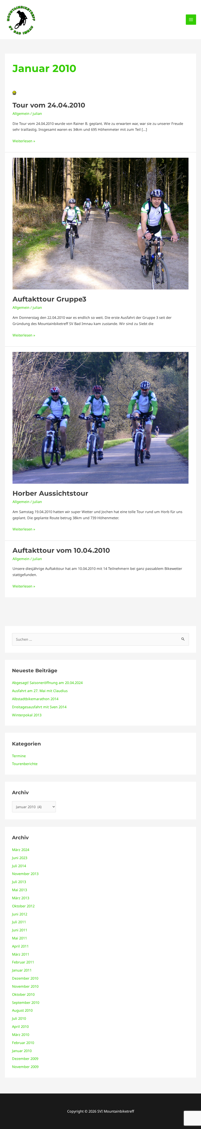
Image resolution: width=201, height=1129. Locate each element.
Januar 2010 (22, 1050)
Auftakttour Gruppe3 (49, 299)
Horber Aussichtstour (50, 493)
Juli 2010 (19, 1018)
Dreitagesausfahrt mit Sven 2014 (39, 706)
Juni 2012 (19, 914)
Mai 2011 (19, 938)
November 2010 (25, 986)
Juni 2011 (19, 929)
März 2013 (20, 897)
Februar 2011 (23, 962)
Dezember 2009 (25, 1058)
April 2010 (20, 1026)
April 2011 (20, 946)
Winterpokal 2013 (26, 714)
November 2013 (25, 873)
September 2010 (25, 1002)
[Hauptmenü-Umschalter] (191, 19)
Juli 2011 (19, 921)
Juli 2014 (19, 865)
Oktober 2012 (23, 905)
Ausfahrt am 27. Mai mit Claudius (40, 690)
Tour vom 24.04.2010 (49, 105)
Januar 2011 (22, 970)
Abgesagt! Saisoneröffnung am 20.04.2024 (47, 682)
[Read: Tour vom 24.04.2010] (14, 92)
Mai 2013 (19, 889)
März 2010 (20, 1034)
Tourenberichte (25, 763)
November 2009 (25, 1066)
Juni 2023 (19, 857)
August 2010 (22, 1010)
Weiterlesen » (24, 140)
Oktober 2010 (23, 994)
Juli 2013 (19, 881)
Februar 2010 (23, 1042)
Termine (19, 755)
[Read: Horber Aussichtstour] (100, 417)
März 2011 (20, 954)
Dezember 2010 (25, 978)
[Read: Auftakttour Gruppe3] (100, 223)
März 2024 (20, 849)
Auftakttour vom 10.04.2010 (61, 550)
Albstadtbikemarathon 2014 (35, 698)
